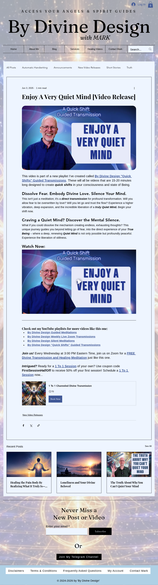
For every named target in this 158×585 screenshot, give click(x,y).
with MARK (95, 37)
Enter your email (57, 526)
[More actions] (134, 88)
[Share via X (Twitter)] (30, 425)
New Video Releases (89, 67)
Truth (129, 67)
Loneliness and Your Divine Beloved (77, 484)
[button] (150, 4)
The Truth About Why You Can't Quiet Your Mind (126, 484)
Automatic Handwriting (35, 67)
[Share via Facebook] (23, 425)
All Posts (11, 67)
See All (148, 446)
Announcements (63, 67)
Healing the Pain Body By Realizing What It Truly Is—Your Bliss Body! (27, 484)
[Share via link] (38, 425)
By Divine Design (79, 26)
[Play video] (79, 282)
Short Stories (113, 67)
